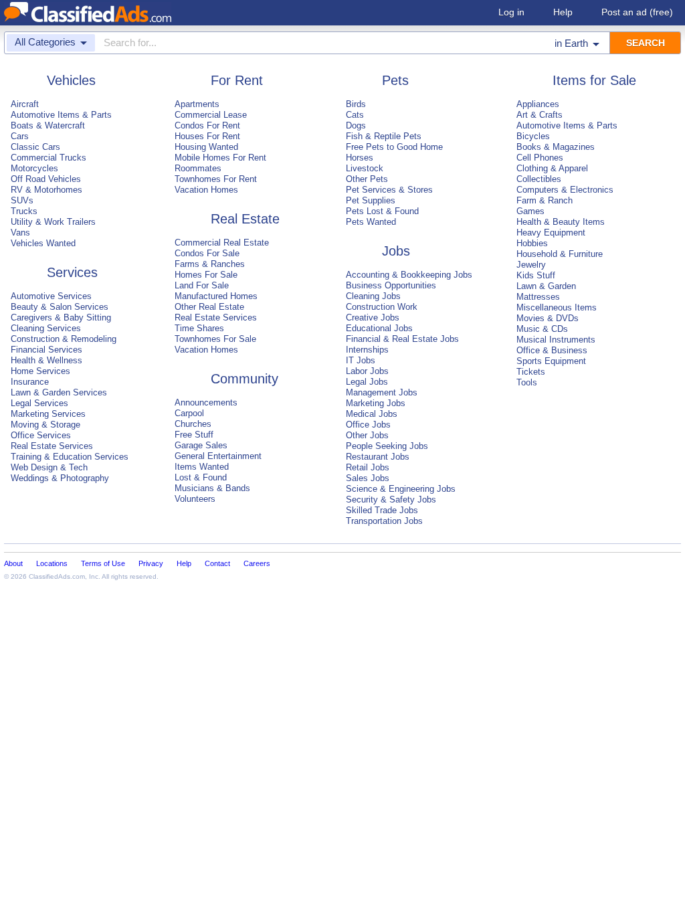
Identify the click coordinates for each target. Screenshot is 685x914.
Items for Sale (594, 80)
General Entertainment (218, 456)
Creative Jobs (372, 317)
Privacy (150, 563)
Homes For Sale (206, 275)
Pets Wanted (371, 222)
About (13, 563)
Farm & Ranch (544, 200)
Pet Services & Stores (389, 190)
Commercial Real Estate (222, 243)
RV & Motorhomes (46, 190)
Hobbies (532, 243)
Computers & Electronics (564, 190)
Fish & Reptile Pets (383, 136)
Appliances (537, 104)
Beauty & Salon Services (59, 307)
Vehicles (71, 80)
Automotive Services (51, 296)
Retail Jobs (367, 467)
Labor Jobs (367, 371)
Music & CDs (542, 329)
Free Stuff (194, 435)
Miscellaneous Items (556, 307)
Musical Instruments (555, 340)
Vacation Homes (206, 190)
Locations (52, 563)
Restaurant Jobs (377, 457)
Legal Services (39, 403)
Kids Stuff (535, 275)
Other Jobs (367, 435)
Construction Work (381, 307)
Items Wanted (202, 467)
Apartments (197, 104)
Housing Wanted (206, 147)
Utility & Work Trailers (53, 222)
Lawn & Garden (546, 286)
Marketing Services (48, 414)
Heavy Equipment (550, 232)
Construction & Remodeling (63, 339)
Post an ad (637, 12)
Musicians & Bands (212, 488)
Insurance (30, 382)
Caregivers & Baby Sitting (61, 317)
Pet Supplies (370, 200)
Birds (356, 104)
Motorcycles (34, 168)
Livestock (364, 168)
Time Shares (199, 328)
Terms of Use (103, 563)
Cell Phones (539, 158)
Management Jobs (381, 392)
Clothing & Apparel (552, 168)
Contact (217, 563)
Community (244, 378)
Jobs (396, 251)
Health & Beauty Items (560, 222)
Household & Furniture (559, 254)
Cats (355, 115)
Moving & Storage (45, 425)
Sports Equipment (551, 361)
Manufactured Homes (216, 296)
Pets (395, 80)
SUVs (22, 200)
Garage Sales (201, 445)
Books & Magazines (555, 147)
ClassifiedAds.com (57, 576)
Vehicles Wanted (43, 243)
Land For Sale (202, 285)
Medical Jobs (371, 414)
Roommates (198, 168)
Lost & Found (201, 477)
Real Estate (245, 218)
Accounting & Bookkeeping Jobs (409, 275)
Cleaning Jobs (373, 296)
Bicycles (533, 136)
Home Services (40, 371)
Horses (359, 158)
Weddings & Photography (60, 478)
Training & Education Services (69, 457)
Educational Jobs (379, 328)
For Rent (237, 80)
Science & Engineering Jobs (401, 489)
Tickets (530, 372)
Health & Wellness (46, 360)
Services (72, 272)
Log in (511, 12)
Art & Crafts (539, 115)
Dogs (356, 125)
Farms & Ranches (210, 264)
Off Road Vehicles (46, 179)
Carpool (189, 413)
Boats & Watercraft (48, 125)
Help (563, 12)
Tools (526, 382)
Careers (256, 563)
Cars (20, 136)
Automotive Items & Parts (61, 115)
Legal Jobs (367, 382)
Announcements (206, 402)
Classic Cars (35, 147)
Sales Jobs (367, 478)
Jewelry (531, 265)
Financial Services (46, 350)
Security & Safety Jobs (391, 499)
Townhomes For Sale (215, 339)
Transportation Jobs (384, 521)
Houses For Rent (207, 136)
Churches (193, 424)
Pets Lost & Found (382, 211)
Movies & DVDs (547, 318)
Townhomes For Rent (216, 179)
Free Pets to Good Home (394, 147)
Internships (367, 350)
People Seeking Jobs (387, 446)
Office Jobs (368, 425)
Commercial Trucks (48, 158)
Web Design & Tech (49, 467)
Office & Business (551, 350)
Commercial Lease (211, 115)
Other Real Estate (209, 307)
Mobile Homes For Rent (220, 158)
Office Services (41, 435)
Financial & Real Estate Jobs (402, 339)
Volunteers (195, 499)
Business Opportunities (391, 285)
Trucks (24, 211)
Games (530, 211)
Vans (20, 232)
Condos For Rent (207, 125)
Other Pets (367, 179)
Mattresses (538, 297)
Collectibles (538, 179)
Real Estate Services (52, 446)
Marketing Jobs (375, 403)
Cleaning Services (46, 328)
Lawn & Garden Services (59, 392)
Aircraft (25, 104)
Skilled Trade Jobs (382, 510)
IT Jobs (360, 360)
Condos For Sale (207, 253)
